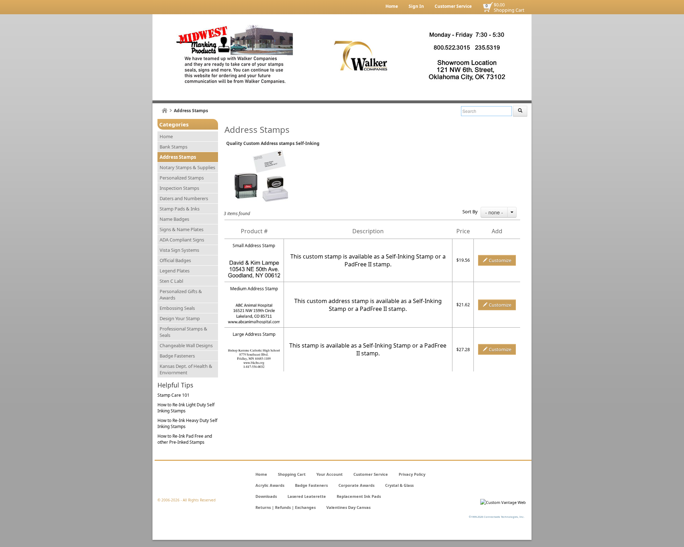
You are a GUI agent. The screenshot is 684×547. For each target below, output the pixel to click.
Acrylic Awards (269, 485)
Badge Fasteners (177, 356)
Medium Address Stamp (254, 289)
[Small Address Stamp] (254, 264)
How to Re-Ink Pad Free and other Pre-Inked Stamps (184, 439)
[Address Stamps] (254, 307)
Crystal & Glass (399, 485)
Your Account (329, 474)
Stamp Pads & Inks (180, 208)
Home (391, 6)
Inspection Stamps (179, 188)
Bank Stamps (173, 147)
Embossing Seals (177, 308)
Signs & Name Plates (181, 229)
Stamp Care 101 (173, 395)
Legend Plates (175, 270)
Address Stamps (178, 157)
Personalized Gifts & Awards (181, 294)
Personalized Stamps (182, 177)
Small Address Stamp (254, 246)
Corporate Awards (356, 485)
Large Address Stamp (254, 334)
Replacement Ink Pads (359, 496)
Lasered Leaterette (306, 496)
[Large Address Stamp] (254, 352)
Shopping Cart (509, 10)
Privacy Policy (412, 474)
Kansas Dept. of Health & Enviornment (186, 369)
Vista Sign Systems (179, 250)
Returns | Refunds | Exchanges (285, 507)
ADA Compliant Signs (182, 239)
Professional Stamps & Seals (183, 331)
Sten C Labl (171, 281)
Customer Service (453, 6)
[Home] (164, 111)
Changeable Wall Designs (186, 345)
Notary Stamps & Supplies (187, 167)
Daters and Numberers (184, 198)
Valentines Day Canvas (348, 507)
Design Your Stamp (180, 318)
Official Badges (175, 260)
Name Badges (174, 219)
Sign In (416, 6)
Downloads (266, 496)
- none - (494, 212)
